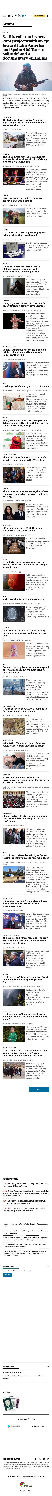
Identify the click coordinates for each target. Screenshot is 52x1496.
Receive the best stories (13, 1372)
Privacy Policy (20, 1476)
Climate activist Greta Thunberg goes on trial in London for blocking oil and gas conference (25, 818)
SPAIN (4, 384)
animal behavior (9, 706)
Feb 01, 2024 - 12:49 (33, 430)
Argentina (6, 775)
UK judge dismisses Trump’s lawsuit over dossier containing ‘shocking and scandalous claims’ (25, 903)
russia (5, 559)
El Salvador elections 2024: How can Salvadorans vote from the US (22, 529)
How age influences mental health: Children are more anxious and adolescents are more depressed (21, 269)
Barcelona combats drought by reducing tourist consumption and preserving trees (26, 857)
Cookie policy (40, 1476)
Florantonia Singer (10, 166)
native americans (9, 117)
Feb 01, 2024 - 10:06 (19, 947)
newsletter (8, 1267)
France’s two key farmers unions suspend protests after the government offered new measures (26, 670)
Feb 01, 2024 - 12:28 (23, 501)
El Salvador (7, 525)
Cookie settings (30, 1476)
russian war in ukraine (11, 935)
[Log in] (47, 16)
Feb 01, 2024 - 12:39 (21, 464)
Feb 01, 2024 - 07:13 (24, 1023)
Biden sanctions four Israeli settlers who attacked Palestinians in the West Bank (25, 459)
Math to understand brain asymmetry (23, 599)
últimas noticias (10, 1179)
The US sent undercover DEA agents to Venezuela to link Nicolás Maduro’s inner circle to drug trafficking (25, 159)
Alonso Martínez (9, 535)
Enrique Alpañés (8, 276)
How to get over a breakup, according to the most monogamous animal (25, 710)
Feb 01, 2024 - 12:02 (32, 603)
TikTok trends (8, 740)
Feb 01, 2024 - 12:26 (23, 535)
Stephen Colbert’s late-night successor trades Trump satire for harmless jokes (25, 1202)
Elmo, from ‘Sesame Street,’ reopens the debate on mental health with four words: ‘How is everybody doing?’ (25, 423)
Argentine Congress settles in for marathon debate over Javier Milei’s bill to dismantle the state (26, 780)
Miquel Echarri (8, 205)
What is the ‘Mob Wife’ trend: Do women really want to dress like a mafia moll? (25, 744)
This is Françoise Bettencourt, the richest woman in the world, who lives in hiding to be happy (25, 494)
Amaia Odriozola (9, 501)
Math (4, 596)
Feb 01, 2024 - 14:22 (33, 310)
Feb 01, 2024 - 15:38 (31, 166)
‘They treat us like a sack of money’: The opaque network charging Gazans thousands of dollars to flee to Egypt (25, 1053)
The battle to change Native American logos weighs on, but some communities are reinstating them (24, 122)
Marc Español (7, 1060)
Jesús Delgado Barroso (11, 310)
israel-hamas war (9, 347)
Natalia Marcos (19, 94)
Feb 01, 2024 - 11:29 (17, 677)
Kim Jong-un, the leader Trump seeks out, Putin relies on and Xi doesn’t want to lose (26, 1184)
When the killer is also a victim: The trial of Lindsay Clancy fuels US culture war (24, 1209)
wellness (6, 628)
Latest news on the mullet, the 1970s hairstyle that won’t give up (22, 200)
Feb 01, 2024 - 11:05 (23, 716)
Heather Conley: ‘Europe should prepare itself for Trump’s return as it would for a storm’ (25, 1016)
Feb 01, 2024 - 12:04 (13, 572)
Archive (6, 1393)
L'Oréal (5, 489)
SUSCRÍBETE (39, 16)
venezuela (6, 154)
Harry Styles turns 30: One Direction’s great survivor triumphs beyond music (24, 305)
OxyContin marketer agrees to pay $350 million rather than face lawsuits (25, 234)
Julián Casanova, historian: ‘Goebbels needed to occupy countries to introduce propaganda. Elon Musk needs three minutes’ (26, 1193)
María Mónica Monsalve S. (12, 987)
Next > (39, 1089)
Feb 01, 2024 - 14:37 (22, 205)
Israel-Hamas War (9, 1048)
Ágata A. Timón (8, 603)
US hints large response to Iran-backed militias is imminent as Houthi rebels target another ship (24, 352)
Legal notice (11, 1476)
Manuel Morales (8, 391)
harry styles (7, 301)
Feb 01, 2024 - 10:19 (18, 911)
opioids (5, 230)
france (5, 664)
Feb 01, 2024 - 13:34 (20, 359)
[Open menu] (5, 16)
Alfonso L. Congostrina (11, 862)
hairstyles (6, 195)
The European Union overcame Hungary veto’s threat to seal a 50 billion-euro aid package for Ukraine (25, 940)
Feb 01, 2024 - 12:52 (41, 391)
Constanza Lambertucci (25, 787)
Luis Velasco (25, 862)
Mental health (8, 264)
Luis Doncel (7, 1023)
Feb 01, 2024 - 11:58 (23, 640)
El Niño (5, 974)
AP (3, 129)
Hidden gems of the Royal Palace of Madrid (26, 387)
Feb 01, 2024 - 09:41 (35, 987)
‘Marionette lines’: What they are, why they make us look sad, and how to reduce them (25, 633)
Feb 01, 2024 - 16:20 (13, 129)
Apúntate (7, 1275)
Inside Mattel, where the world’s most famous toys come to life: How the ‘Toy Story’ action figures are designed (26, 1239)
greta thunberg (8, 813)
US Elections (7, 1011)
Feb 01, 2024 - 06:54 (25, 1060)
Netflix (5, 33)
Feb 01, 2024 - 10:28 (18, 826)
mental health (8, 418)
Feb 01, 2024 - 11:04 (23, 750)
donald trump (8, 898)
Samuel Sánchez (21, 391)
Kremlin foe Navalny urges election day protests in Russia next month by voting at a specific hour (25, 565)
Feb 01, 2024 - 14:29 (13, 239)
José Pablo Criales (9, 787)
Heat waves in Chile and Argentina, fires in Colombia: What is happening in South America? (26, 980)
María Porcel (7, 94)
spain (4, 853)
